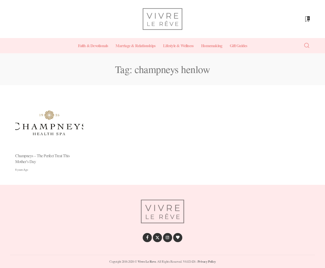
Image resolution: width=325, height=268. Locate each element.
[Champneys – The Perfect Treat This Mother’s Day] (49, 123)
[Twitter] (157, 237)
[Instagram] (167, 237)
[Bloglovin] (177, 237)
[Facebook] (147, 237)
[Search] (307, 45)
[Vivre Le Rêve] (162, 19)
